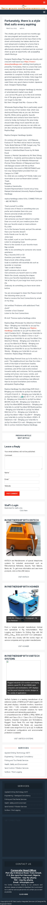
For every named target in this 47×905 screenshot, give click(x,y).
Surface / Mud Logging (13, 772)
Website (8, 486)
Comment (8, 455)
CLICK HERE (23, 894)
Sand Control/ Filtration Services (17, 768)
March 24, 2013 (11, 28)
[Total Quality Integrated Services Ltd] (23, 8)
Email (7, 479)
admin (22, 28)
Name (7, 473)
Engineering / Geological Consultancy (19, 757)
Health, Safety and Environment (16, 764)
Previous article (23, 435)
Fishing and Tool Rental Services (16, 760)
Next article (23, 438)
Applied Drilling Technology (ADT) (17, 753)
